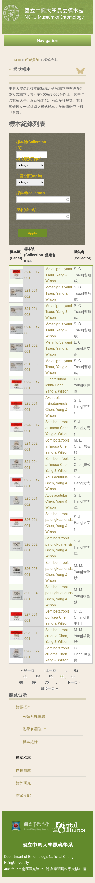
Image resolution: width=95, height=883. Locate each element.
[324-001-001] (16, 430)
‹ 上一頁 (49, 670)
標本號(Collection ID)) (31, 144)
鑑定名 (50, 254)
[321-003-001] (16, 369)
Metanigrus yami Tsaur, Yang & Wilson (58, 274)
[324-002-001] (16, 448)
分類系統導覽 (34, 716)
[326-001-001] (16, 525)
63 (25, 675)
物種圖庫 (23, 770)
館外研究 (23, 782)
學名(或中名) (26, 209)
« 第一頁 (27, 670)
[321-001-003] (16, 314)
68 (21, 682)
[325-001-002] (16, 503)
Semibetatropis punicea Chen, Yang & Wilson (57, 617)
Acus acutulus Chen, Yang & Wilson (56, 482)
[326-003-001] (16, 574)
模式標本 (23, 757)
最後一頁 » (49, 688)
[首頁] (44, 21)
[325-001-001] (16, 485)
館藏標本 (23, 706)
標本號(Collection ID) (33, 254)
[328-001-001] (16, 638)
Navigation (47, 40)
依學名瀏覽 (32, 729)
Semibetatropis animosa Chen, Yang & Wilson (57, 427)
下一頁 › (73, 682)
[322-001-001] (16, 387)
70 (47, 682)
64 (38, 675)
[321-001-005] (16, 332)
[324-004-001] (16, 467)
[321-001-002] (16, 295)
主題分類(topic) (29, 175)
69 (34, 682)
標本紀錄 (30, 741)
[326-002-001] (16, 549)
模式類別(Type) (29, 158)
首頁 (17, 59)
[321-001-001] (16, 277)
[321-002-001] (16, 350)
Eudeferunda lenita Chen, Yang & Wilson (56, 385)
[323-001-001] (16, 409)
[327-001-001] (16, 619)
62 (76, 670)
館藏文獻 (23, 795)
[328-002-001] (16, 656)
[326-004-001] (16, 598)
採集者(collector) (30, 192)
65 (51, 675)
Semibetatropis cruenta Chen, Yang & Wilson (57, 635)
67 (73, 675)
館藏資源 (32, 59)
